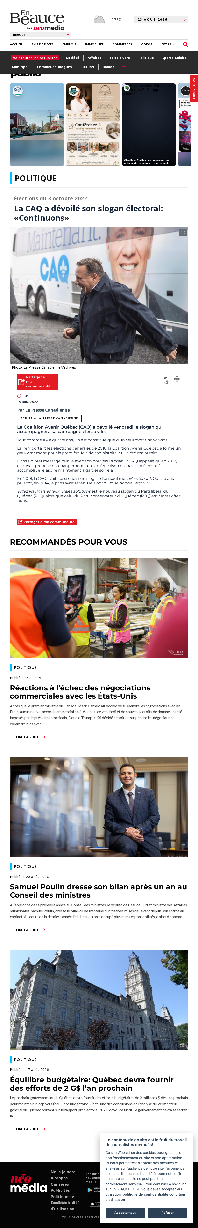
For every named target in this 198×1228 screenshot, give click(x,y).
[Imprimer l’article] (177, 379)
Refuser (168, 1212)
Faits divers (120, 57)
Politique (146, 57)
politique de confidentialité (145, 1194)
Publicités (60, 1190)
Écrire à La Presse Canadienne (49, 418)
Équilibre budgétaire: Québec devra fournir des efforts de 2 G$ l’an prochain (92, 1084)
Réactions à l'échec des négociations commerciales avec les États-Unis (80, 692)
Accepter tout (125, 1212)
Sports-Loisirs (174, 57)
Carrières (60, 1184)
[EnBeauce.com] (28, 1189)
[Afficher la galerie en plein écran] (182, 232)
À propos (59, 1178)
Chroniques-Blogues (54, 67)
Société (72, 57)
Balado (108, 67)
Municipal (20, 67)
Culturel (87, 67)
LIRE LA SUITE (27, 737)
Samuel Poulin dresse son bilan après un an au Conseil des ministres (98, 891)
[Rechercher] (185, 44)
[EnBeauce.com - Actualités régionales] (37, 20)
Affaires (94, 57)
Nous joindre (63, 1172)
